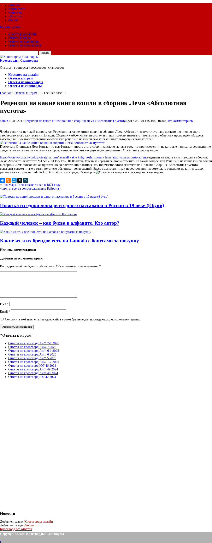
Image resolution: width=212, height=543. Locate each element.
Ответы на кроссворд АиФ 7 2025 (32, 347)
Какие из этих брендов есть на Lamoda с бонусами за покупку (69, 240)
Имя (4, 304)
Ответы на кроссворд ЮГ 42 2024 (32, 377)
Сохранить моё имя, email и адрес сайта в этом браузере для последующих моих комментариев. (72, 319)
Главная (13, 5)
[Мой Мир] (14, 180)
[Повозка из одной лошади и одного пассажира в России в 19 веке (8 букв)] (54, 196)
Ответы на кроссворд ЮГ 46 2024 (32, 365)
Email (5, 311)
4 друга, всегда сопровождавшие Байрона (29, 188)
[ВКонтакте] (2, 180)
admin (4, 121)
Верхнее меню (10, 27)
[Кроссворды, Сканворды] (19, 56)
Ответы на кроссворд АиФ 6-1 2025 (33, 350)
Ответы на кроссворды (24, 45)
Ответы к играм (19, 38)
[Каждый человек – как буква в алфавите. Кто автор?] (38, 214)
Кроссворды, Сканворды (19, 60)
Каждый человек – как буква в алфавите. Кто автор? (59, 223)
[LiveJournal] (25, 180)
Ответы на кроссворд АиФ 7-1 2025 (33, 343)
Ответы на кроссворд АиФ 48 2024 (33, 373)
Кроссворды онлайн (22, 34)
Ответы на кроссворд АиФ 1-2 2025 (33, 362)
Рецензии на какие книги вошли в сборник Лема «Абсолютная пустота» (76, 121)
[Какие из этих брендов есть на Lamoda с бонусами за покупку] (45, 232)
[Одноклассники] (8, 180)
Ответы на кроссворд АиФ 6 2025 (32, 354)
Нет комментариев (179, 121)
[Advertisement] (31, 444)
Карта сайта (16, 9)
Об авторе (15, 16)
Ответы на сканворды (23, 41)
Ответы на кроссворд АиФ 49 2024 (33, 369)
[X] (19, 180)
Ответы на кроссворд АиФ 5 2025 (32, 358)
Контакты (15, 12)
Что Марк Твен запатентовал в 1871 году (31, 184)
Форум (13, 20)
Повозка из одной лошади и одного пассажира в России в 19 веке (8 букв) (82, 205)
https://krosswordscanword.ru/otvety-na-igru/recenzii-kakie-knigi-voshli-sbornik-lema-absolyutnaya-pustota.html (73, 157)
